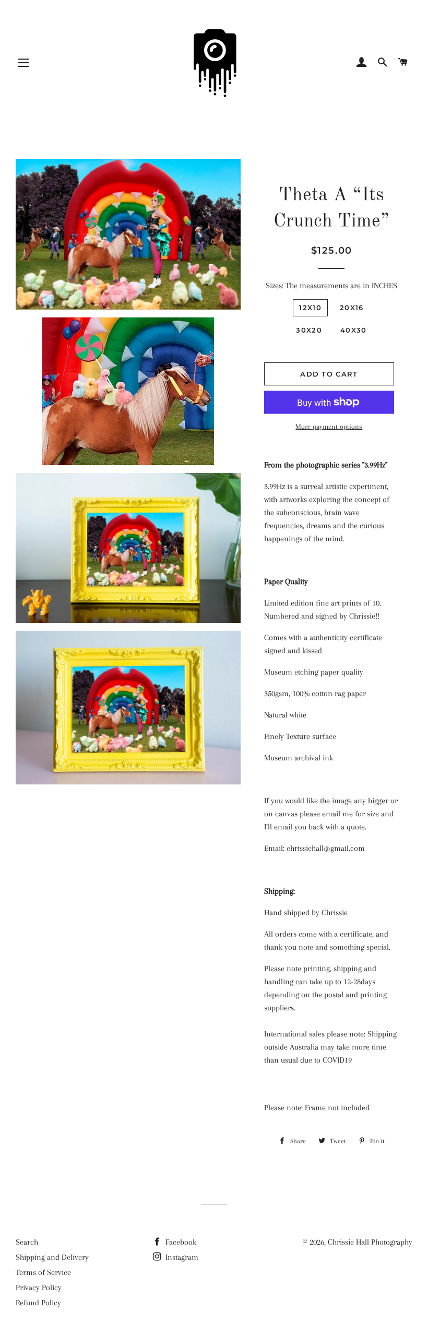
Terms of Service (43, 1272)
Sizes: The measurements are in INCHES (331, 285)
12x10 (310, 307)
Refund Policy (38, 1302)
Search (27, 1242)
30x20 (309, 330)
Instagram (180, 1257)
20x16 (352, 307)
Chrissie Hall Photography (370, 1242)
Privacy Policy (39, 1287)
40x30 (353, 330)
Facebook (179, 1242)
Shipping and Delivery (52, 1257)
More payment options (328, 426)
